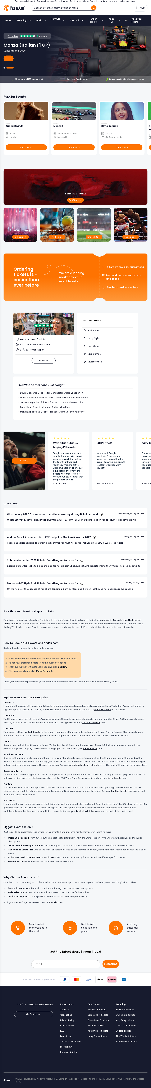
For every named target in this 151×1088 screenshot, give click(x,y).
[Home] (14, 8)
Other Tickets (93, 20)
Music (39, 20)
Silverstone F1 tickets (98, 1020)
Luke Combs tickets (126, 1025)
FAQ (62, 1030)
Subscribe (110, 964)
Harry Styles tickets (97, 1036)
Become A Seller (68, 1052)
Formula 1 (55, 20)
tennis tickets (90, 748)
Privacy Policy (67, 1020)
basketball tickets (86, 811)
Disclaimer (65, 1036)
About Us (112, 20)
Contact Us (66, 1014)
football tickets (32, 732)
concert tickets (102, 709)
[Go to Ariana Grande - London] (4, 68)
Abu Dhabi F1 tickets (98, 1030)
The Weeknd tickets (126, 1036)
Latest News (66, 1046)
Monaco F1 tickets (97, 1009)
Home (8, 20)
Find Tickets (129, 237)
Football (74, 20)
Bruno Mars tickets (125, 1014)
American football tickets (83, 765)
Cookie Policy (67, 1025)
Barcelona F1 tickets (98, 1014)
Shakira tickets (123, 1030)
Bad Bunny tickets (125, 1009)
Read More (43, 360)
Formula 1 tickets (91, 722)
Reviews (22, 460)
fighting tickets (119, 791)
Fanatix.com (35, 1014)
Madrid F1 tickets (96, 1025)
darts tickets (114, 778)
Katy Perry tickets (125, 1020)
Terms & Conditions (70, 1041)
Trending (22, 20)
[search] (93, 7)
